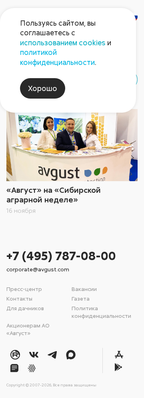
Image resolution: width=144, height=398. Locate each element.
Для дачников (25, 308)
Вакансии (84, 288)
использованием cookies (63, 42)
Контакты (19, 298)
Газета (81, 298)
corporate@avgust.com (37, 269)
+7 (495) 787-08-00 (61, 255)
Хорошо (42, 88)
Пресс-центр (24, 288)
